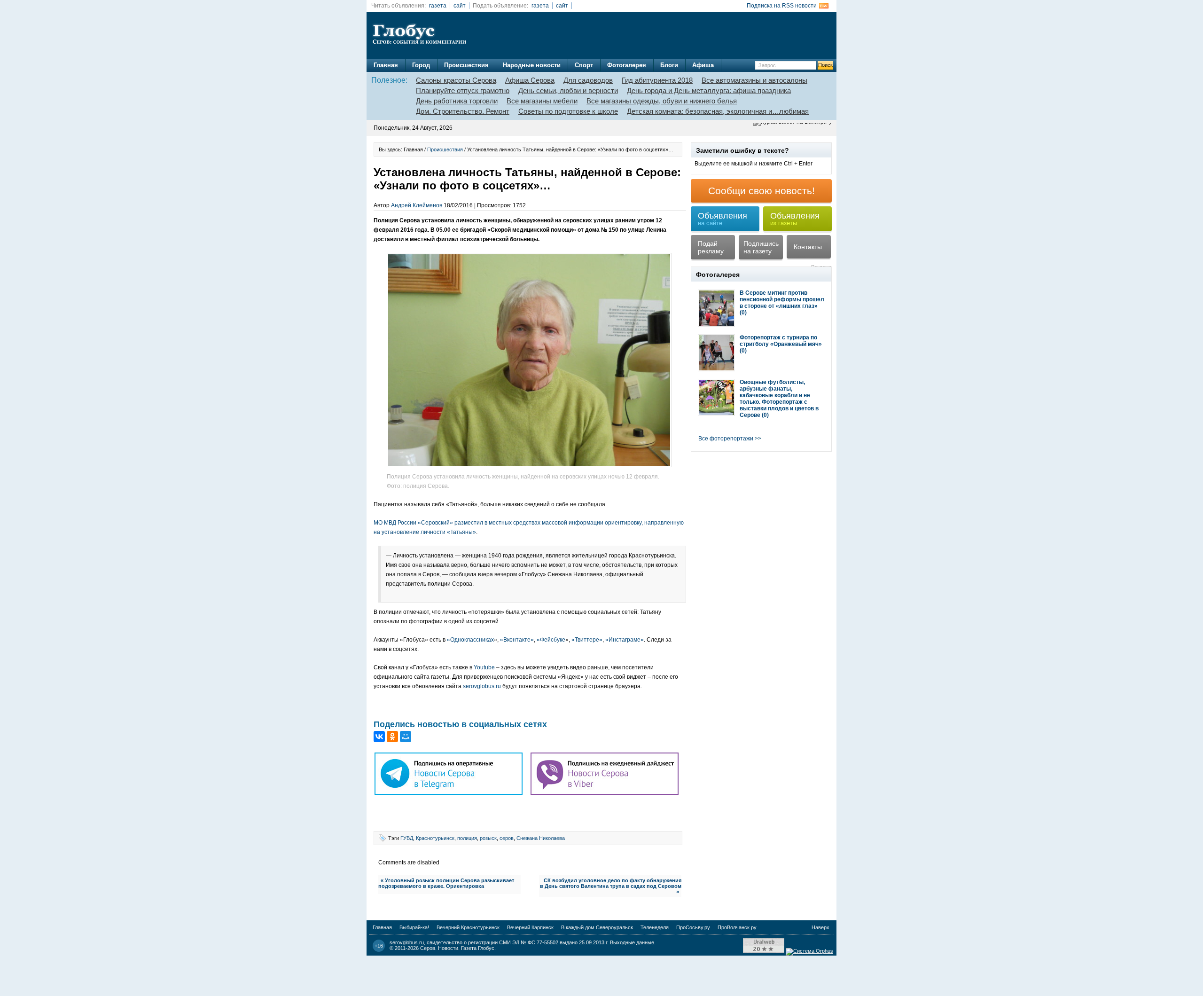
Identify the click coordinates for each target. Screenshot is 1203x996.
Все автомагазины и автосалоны (754, 80)
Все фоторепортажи (725, 438)
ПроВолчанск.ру (737, 927)
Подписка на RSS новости (782, 5)
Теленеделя (655, 927)
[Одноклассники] (392, 736)
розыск (488, 838)
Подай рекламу (711, 247)
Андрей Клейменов (416, 205)
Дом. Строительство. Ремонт (462, 111)
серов (507, 838)
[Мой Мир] (405, 736)
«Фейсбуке (553, 639)
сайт (459, 5)
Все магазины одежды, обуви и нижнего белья (661, 101)
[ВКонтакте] (379, 736)
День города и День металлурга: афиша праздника (709, 90)
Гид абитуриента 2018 (657, 80)
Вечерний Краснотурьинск (468, 927)
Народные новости (532, 65)
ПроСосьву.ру (693, 927)
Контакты (808, 247)
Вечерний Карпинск (530, 927)
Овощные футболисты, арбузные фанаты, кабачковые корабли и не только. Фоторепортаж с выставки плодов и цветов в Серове (779, 398)
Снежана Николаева (540, 838)
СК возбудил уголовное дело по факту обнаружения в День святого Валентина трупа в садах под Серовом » (610, 886)
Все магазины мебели (542, 101)
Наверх (820, 927)
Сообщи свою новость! (761, 190)
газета (437, 5)
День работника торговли (457, 101)
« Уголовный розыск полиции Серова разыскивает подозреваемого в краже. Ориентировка (446, 883)
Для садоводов (588, 80)
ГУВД (406, 838)
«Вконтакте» (517, 639)
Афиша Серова (530, 80)
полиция (467, 838)
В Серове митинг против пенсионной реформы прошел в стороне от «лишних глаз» (782, 299)
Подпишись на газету (761, 247)
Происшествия (466, 65)
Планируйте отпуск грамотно (462, 90)
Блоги (669, 65)
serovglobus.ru (482, 686)
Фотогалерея (626, 65)
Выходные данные (632, 942)
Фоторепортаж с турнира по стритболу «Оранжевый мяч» (781, 340)
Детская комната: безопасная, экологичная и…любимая (718, 111)
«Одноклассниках (472, 639)
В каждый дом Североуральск (597, 927)
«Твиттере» (586, 639)
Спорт (584, 65)
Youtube (484, 667)
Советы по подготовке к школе (568, 111)
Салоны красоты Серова (456, 80)
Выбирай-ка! (414, 927)
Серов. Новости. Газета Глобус (457, 948)
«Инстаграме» (624, 639)
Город (421, 65)
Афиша (703, 65)
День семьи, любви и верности (568, 90)
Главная (386, 65)
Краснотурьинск (435, 838)
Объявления (722, 219)
